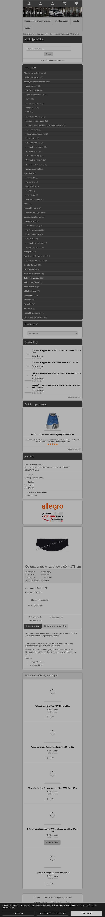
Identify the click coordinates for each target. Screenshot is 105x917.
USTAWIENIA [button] (18, 913)
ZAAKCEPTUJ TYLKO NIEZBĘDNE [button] (52, 913)
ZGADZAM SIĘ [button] (86, 913)
